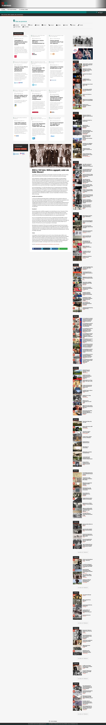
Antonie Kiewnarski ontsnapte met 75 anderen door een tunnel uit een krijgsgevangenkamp (56, 98)
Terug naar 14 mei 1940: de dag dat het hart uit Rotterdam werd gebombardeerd (21, 69)
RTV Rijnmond (16, 153)
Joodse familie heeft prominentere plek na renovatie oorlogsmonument (37, 97)
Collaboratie (18, 148)
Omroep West (22, 153)
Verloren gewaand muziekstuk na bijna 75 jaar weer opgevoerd (56, 42)
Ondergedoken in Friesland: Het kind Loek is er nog (56, 67)
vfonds (47, 723)
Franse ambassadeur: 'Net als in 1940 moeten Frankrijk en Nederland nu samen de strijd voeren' (38, 70)
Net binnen (24, 148)
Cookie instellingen (54, 721)
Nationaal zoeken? (101, 12)
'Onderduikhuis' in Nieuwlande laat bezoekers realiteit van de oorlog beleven (20, 42)
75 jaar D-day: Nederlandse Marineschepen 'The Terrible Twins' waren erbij (38, 125)
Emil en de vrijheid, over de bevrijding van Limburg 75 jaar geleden (20, 97)
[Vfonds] (83, 53)
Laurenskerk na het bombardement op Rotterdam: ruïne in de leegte (47, 244)
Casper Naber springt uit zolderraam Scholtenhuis (20, 123)
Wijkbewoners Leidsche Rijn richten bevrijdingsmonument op (38, 42)
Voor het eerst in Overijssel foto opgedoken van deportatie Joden (56, 124)
